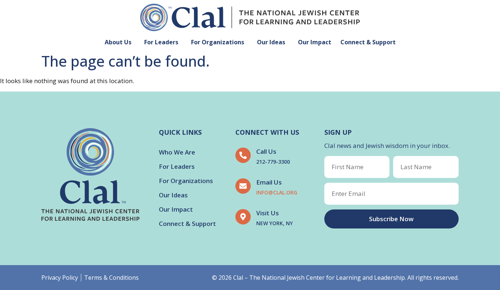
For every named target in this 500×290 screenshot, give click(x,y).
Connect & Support (368, 42)
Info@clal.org (276, 192)
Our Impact (314, 42)
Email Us (269, 182)
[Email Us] (243, 186)
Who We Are (177, 152)
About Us (118, 42)
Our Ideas (271, 42)
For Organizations (217, 42)
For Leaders (161, 42)
